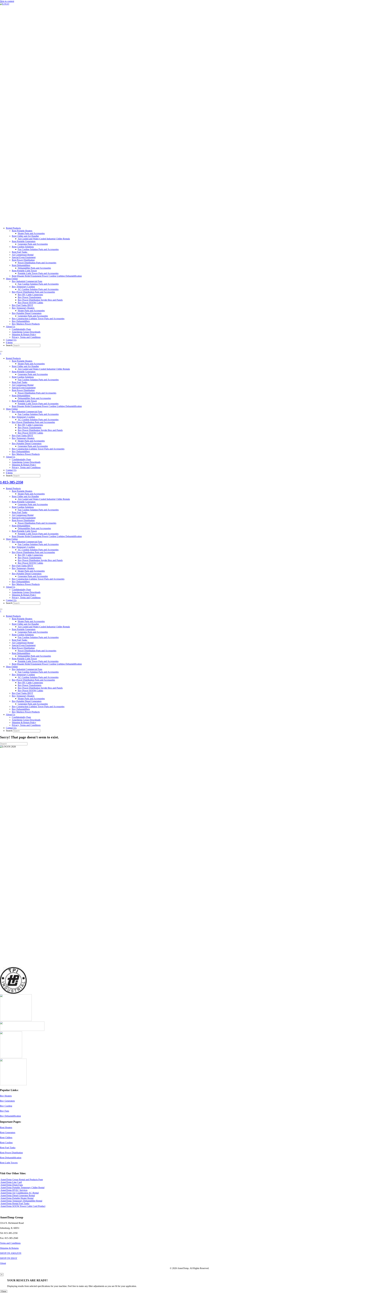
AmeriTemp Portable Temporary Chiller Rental (22, 1187)
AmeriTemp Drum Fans (11, 1185)
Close (3, 1291)
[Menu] (1, 351)
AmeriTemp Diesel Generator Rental (17, 1195)
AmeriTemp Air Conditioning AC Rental (19, 1193)
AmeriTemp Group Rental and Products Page (21, 1179)
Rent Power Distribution (11, 1152)
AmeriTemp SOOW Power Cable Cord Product (22, 1206)
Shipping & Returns (9, 1248)
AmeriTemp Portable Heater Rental (16, 1198)
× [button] (0, 353)
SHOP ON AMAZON (10, 1253)
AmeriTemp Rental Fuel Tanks (14, 1203)
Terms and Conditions (10, 1243)
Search (9, 345)
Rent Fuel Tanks (7, 1147)
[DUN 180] (16, 1020)
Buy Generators (7, 1101)
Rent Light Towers (9, 1162)
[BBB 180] (22, 1030)
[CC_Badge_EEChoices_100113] (13, 1084)
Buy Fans (4, 1111)
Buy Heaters (6, 1096)
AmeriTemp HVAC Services (13, 1190)
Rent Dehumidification (10, 1157)
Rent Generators (7, 1132)
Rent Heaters (6, 1127)
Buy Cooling (6, 1106)
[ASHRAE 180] (11, 1057)
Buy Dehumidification (10, 1116)
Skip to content (7, 1)
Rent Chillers (6, 1137)
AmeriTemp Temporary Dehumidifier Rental (21, 1201)
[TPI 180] (13, 993)
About (3, 1263)
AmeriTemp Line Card (11, 1182)
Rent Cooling (6, 1142)
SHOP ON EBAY (8, 1258)
